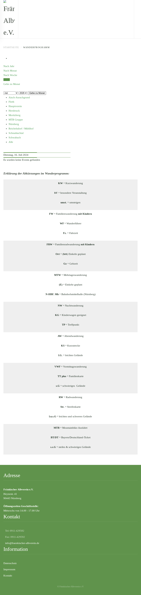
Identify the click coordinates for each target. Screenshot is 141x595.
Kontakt (7, 575)
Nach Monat (10, 70)
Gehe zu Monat (37, 93)
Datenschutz (10, 563)
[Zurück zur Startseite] (9, 19)
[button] (133, 587)
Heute (6, 79)
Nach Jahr (8, 66)
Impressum (9, 569)
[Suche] (4, 88)
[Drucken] (10, 58)
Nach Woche (10, 75)
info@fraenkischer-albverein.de (22, 543)
